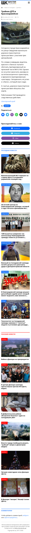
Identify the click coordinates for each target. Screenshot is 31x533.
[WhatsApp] (16, 114)
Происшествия (6, 184)
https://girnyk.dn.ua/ (20, 528)
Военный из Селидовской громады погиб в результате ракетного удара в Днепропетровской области (15, 264)
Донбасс (7, 106)
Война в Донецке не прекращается (15, 359)
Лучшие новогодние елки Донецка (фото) (15, 473)
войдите (26, 515)
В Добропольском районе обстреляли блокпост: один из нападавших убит (13, 415)
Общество (5, 214)
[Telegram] (7, 114)
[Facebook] (3, 114)
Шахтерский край (8, 101)
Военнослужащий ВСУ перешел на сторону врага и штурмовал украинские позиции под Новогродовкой (14, 177)
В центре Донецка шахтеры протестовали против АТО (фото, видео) (14, 386)
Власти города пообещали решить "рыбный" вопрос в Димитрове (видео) (15, 444)
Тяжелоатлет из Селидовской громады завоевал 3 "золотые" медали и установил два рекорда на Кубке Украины (14, 323)
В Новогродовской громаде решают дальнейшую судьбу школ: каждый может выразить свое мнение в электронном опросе (15, 294)
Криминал (5, 155)
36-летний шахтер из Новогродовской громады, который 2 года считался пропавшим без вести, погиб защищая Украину (15, 206)
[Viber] (12, 114)
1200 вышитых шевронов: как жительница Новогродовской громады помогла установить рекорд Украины (13, 235)
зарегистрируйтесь (10, 517)
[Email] (25, 114)
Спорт (4, 301)
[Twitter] (21, 114)
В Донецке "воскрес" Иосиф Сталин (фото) (15, 500)
